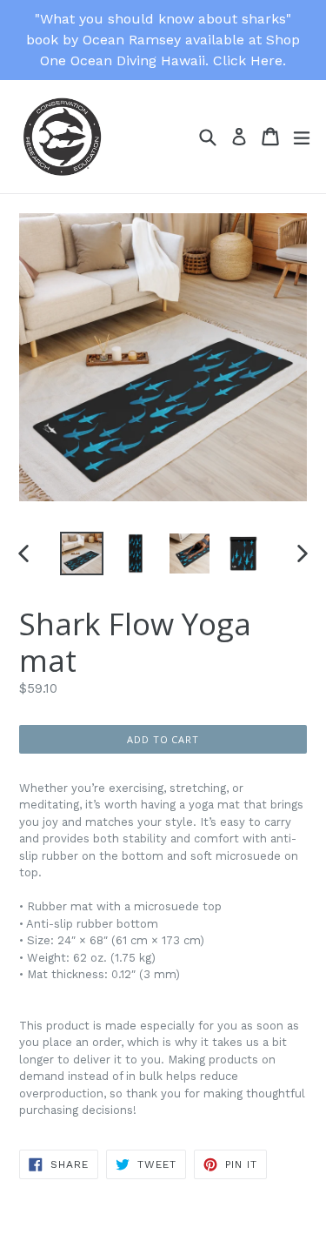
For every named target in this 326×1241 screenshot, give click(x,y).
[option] (82, 553)
